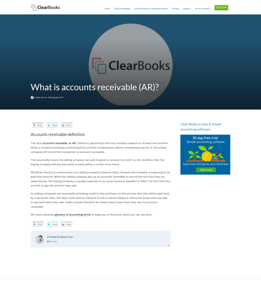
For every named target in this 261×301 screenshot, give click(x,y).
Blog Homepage (122, 8)
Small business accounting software (150, 8)
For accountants (202, 8)
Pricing (175, 8)
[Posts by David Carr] (39, 240)
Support (187, 8)
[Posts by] (33, 97)
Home (107, 8)
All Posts (53, 241)
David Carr (40, 97)
